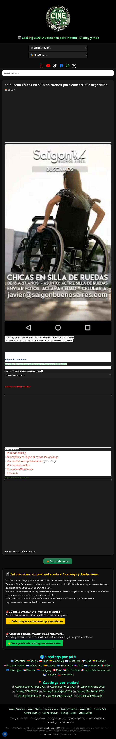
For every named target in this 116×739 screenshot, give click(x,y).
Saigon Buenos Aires (15, 359)
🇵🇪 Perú (57, 670)
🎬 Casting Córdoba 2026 (61, 686)
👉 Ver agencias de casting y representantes (34, 643)
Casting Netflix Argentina (74, 718)
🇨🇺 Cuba (86, 661)
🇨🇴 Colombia (56, 661)
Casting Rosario (54, 718)
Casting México (35, 708)
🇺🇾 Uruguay (49, 674)
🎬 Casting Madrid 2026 (27, 695)
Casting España (51, 708)
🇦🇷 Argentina (18, 661)
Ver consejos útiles (18, 465)
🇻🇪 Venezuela (65, 674)
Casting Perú (100, 708)
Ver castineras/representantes (25, 461)
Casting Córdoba (38, 718)
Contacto (12, 473)
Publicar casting (17, 452)
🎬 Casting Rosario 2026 (90, 686)
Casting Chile (85, 708)
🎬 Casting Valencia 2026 (88, 695)
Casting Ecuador (68, 712)
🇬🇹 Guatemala (65, 665)
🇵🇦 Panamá (29, 670)
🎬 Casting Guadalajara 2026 (55, 691)
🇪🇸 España (50, 665)
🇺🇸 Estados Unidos (14, 665)
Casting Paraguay (50, 712)
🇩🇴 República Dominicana (95, 670)
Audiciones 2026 (67, 722)
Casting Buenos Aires (19, 718)
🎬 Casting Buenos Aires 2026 (28, 686)
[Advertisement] (58, 118)
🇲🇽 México (106, 665)
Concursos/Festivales (20, 469)
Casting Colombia (69, 708)
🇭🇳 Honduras (91, 665)
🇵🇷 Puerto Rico (71, 670)
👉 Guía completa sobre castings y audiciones (35, 621)
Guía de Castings (50, 722)
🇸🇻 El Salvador (34, 665)
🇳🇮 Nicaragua (13, 670)
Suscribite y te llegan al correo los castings (32, 457)
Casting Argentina (17, 708)
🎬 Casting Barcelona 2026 (57, 695)
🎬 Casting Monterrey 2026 (88, 691)
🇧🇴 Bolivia (32, 661)
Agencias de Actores (96, 718)
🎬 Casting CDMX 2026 (25, 691)
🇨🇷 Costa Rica (73, 661)
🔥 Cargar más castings (58, 561)
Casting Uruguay (32, 712)
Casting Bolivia (85, 712)
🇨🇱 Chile (43, 661)
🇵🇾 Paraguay (44, 670)
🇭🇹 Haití (78, 665)
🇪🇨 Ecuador (99, 661)
